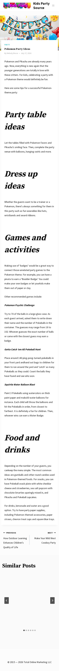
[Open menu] (53, 5)
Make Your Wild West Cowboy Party (45, 538)
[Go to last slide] (6, 600)
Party (7, 45)
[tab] (24, 630)
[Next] (52, 600)
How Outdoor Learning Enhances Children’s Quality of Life (15, 540)
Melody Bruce (12, 53)
